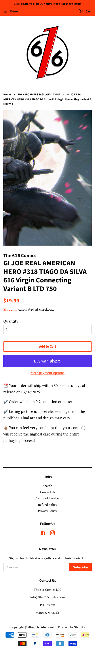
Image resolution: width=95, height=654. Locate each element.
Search (47, 486)
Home (7, 95)
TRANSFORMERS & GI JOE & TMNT (39, 95)
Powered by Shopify (71, 627)
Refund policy (47, 504)
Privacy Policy (47, 511)
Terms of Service (47, 498)
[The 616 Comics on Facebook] (43, 534)
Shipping (10, 309)
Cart (88, 11)
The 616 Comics (46, 627)
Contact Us (47, 492)
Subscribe (80, 567)
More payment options (47, 372)
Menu (13, 11)
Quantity (10, 321)
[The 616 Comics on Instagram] (52, 534)
